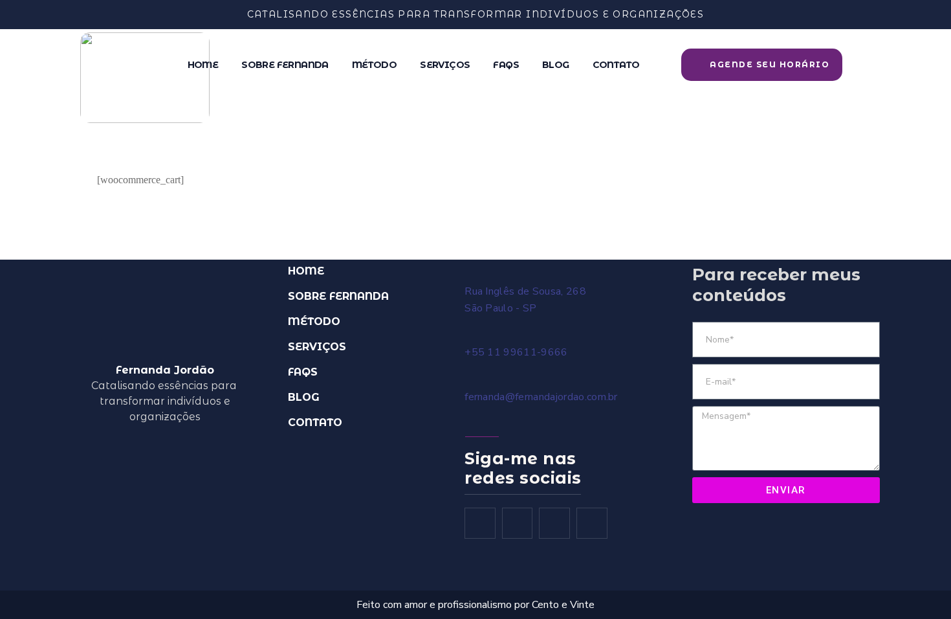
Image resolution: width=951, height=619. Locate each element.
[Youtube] (554, 523)
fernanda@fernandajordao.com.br (541, 397)
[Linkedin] (591, 523)
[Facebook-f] (480, 523)
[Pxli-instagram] (517, 523)
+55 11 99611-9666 (516, 352)
